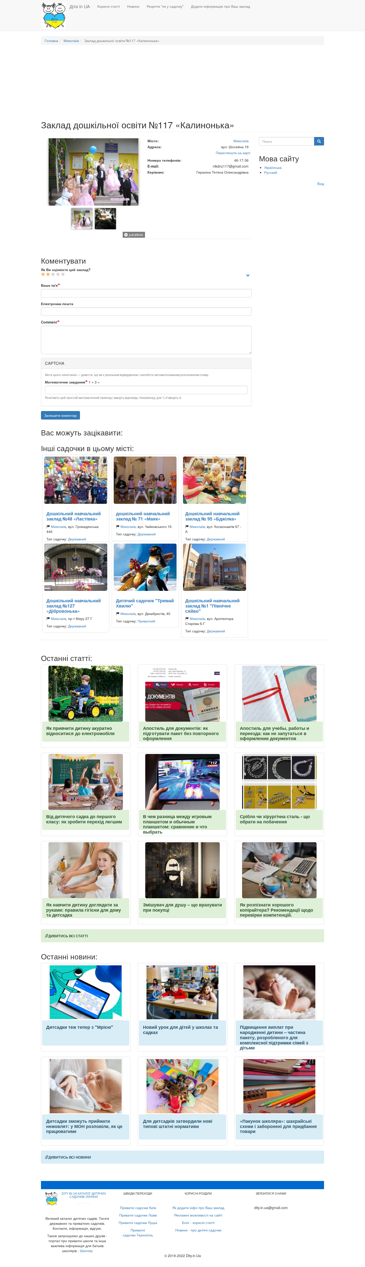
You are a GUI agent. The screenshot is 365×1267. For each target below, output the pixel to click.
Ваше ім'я (49, 285)
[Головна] (55, 15)
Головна (51, 40)
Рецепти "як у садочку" (165, 6)
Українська (273, 167)
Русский (270, 172)
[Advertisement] (182, 85)
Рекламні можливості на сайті (198, 1215)
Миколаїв (71, 40)
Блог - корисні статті (198, 1222)
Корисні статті (108, 6)
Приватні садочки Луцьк (138, 1222)
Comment (49, 322)
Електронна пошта (57, 303)
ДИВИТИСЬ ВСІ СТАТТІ (68, 935)
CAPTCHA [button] (54, 363)
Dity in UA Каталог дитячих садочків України (84, 1195)
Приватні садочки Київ (138, 1207)
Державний (77, 538)
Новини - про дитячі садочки (198, 1229)
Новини (133, 6)
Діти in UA (80, 6)
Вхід (320, 183)
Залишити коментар (60, 415)
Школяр (86, 1250)
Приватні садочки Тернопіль (138, 1232)
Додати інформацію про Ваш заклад (220, 6)
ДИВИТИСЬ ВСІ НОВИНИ (69, 1157)
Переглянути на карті (233, 152)
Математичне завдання (65, 381)
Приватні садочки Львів (138, 1215)
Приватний (146, 620)
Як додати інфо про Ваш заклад (198, 1207)
